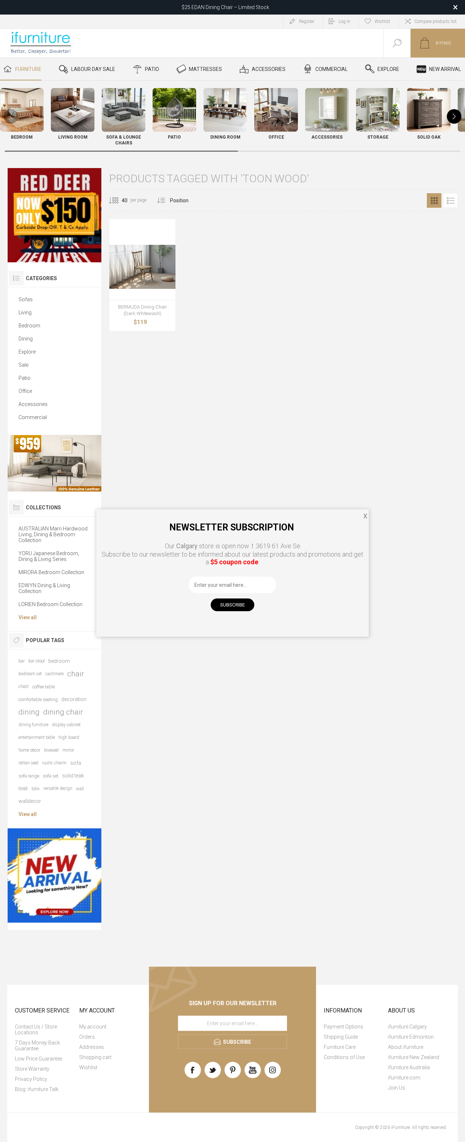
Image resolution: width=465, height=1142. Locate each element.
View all (28, 617)
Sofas (26, 299)
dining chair (63, 712)
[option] (55, 215)
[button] (454, 116)
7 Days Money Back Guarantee (37, 1045)
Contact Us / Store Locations (36, 1029)
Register (306, 21)
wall (80, 788)
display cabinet (66, 724)
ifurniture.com (404, 1078)
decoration (73, 699)
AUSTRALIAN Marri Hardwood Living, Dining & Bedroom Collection (53, 534)
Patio (25, 378)
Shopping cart (95, 1057)
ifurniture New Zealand (413, 1057)
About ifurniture (405, 1047)
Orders (87, 1037)
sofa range (29, 776)
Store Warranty (32, 1069)
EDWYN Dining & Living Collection (44, 588)
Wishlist (88, 1067)
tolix (36, 788)
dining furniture (33, 724)
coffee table (43, 686)
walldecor (30, 801)
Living (25, 312)
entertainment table (37, 737)
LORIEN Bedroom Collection (50, 604)
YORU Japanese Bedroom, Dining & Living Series (49, 556)
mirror (68, 750)
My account (92, 1027)
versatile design (57, 788)
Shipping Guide (341, 1037)
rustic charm (54, 762)
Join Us (396, 1088)
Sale (23, 365)
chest (24, 686)
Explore (27, 352)
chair (75, 673)
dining (29, 712)
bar (22, 661)
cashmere (54, 673)
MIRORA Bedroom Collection (51, 572)
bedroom (59, 661)
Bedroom (29, 326)
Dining (26, 339)
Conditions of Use (344, 1057)
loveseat (51, 750)
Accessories (33, 404)
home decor (29, 750)
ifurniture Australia (409, 1067)
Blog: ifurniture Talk (36, 1089)
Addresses (91, 1047)
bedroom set (30, 673)
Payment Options (343, 1027)
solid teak (73, 776)
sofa (75, 763)
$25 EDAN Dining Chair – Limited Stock (225, 7)
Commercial (33, 417)
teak (23, 788)
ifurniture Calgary (407, 1027)
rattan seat (29, 762)
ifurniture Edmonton (411, 1037)
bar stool (36, 661)
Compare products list (436, 21)
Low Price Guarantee (38, 1059)
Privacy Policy (31, 1079)
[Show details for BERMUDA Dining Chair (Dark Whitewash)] (142, 267)
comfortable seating (38, 699)
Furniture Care (340, 1047)
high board (68, 737)
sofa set (50, 776)
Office (25, 391)
